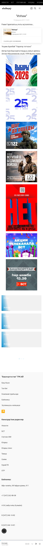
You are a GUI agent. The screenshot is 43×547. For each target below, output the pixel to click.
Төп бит (4, 388)
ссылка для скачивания (12, 41)
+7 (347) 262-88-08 (9, 495)
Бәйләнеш (6, 400)
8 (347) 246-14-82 (8, 515)
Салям (4, 459)
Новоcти (5, 2)
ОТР (3, 471)
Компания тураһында (10, 394)
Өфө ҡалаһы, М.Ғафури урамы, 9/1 (15, 486)
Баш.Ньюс (6, 383)
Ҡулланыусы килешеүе (11, 405)
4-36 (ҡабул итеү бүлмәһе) (12, 505)
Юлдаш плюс (7, 448)
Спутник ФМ (21, 2)
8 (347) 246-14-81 (8, 525)
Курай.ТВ (5, 465)
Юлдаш (31, 2)
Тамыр (4, 454)
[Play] (36, 543)
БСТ (12, 2)
